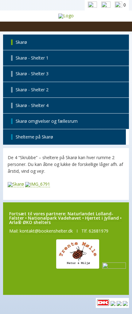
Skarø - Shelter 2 (32, 90)
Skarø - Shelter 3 (32, 73)
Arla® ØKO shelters (30, 222)
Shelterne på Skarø (34, 137)
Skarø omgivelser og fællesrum (47, 121)
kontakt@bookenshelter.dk (46, 231)
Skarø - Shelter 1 (32, 58)
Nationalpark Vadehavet (54, 218)
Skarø (21, 42)
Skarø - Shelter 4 (32, 105)
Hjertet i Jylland (102, 218)
